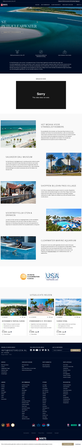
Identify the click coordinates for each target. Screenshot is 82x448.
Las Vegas (45, 385)
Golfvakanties (66, 401)
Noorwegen (3, 392)
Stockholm (45, 406)
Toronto (44, 404)
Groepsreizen (66, 402)
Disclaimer (34, 433)
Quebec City (45, 415)
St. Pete (17, 161)
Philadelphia (45, 418)
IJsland (2, 388)
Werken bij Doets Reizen (27, 370)
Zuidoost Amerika (25, 404)
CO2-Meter (65, 364)
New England (24, 409)
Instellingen (78, 444)
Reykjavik (44, 399)
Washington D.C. (46, 408)
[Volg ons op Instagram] (40, 350)
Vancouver (45, 386)
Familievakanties (66, 399)
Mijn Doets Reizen (68, 4)
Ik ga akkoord (68, 444)
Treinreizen (65, 388)
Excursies (65, 372)
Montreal (44, 401)
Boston (44, 409)
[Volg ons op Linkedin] (31, 350)
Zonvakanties (66, 397)
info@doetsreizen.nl (14, 350)
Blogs (23, 366)
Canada (3, 386)
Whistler (44, 393)
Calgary (44, 397)
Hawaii (23, 411)
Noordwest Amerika (26, 401)
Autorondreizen (66, 386)
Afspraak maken (4, 370)
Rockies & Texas (25, 402)
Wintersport (65, 393)
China (2, 397)
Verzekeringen (4, 373)
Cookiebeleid (49, 433)
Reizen (37, 4)
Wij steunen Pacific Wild (68, 366)
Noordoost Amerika (26, 408)
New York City (45, 392)
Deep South (24, 406)
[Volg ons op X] (48, 350)
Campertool (65, 368)
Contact (3, 366)
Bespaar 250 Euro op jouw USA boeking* (69, 1)
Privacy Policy (41, 433)
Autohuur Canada (66, 377)
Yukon (23, 415)
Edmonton (45, 411)
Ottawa (44, 413)
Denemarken (3, 399)
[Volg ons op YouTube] (37, 350)
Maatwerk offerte (66, 370)
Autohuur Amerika (67, 375)
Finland (2, 393)
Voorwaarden (4, 372)
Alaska (23, 413)
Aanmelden (76, 350)
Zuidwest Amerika (25, 385)
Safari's (64, 395)
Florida (23, 399)
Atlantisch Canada (25, 418)
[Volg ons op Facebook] (34, 350)
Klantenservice (56, 4)
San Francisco (45, 390)
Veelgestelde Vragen (5, 368)
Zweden (3, 390)
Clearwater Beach (52, 251)
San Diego (45, 416)
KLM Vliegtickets (66, 373)
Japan (2, 395)
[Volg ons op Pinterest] (45, 350)
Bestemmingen (45, 4)
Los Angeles (45, 388)
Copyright (57, 433)
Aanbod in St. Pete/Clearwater (12, 32)
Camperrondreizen (67, 385)
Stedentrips (65, 392)
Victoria (44, 395)
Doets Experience (46, 366)
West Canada (25, 386)
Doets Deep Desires (67, 390)
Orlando (44, 402)
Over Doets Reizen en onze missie (29, 368)
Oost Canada (24, 416)
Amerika (3, 385)
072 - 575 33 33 (5, 352)
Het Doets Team (25, 364)
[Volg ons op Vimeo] (43, 350)
